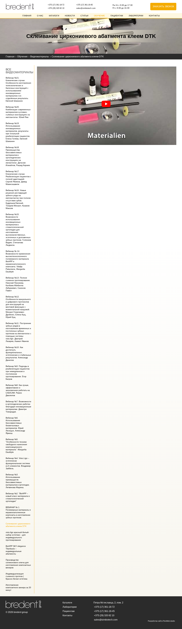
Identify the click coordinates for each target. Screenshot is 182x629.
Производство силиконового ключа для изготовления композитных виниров (18, 564)
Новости (70, 16)
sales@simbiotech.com (86, 8)
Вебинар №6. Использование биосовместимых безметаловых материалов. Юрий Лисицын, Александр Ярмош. (15, 425)
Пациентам (116, 16)
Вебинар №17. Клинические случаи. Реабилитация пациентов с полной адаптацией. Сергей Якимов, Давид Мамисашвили (18, 177)
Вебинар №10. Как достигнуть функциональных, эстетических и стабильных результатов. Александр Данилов (18, 353)
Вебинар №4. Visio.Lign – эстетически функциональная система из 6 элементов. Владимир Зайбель (18, 463)
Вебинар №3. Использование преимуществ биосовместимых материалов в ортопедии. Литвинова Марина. (18, 480)
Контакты (154, 16)
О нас (40, 16)
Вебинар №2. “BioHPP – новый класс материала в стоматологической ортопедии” (18, 497)
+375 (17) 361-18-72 (55, 5)
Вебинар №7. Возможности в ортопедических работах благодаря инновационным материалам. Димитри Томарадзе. (18, 406)
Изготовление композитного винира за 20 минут (18, 587)
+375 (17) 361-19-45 (84, 5)
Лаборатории (136, 16)
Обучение (99, 16)
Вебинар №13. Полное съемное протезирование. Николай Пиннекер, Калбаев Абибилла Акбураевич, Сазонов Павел (18, 284)
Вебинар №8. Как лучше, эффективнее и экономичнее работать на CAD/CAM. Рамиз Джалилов (18, 390)
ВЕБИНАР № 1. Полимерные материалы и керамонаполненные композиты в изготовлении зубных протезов (18, 512)
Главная (26, 16)
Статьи (84, 16)
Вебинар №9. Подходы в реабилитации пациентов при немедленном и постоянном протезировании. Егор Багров (17, 372)
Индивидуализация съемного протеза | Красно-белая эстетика (16, 576)
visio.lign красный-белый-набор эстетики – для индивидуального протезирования (17, 536)
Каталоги (54, 16)
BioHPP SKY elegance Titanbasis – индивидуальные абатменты (16, 550)
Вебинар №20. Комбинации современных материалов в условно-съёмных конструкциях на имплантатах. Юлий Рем (18, 112)
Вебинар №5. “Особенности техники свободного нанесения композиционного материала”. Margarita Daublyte (16, 445)
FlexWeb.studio (169, 621)
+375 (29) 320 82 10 (55, 8)
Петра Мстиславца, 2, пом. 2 (108, 602)
